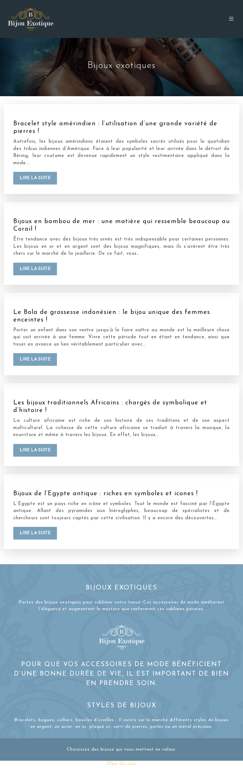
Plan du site (121, 764)
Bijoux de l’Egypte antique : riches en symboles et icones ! (105, 493)
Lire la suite (35, 178)
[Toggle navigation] (231, 19)
